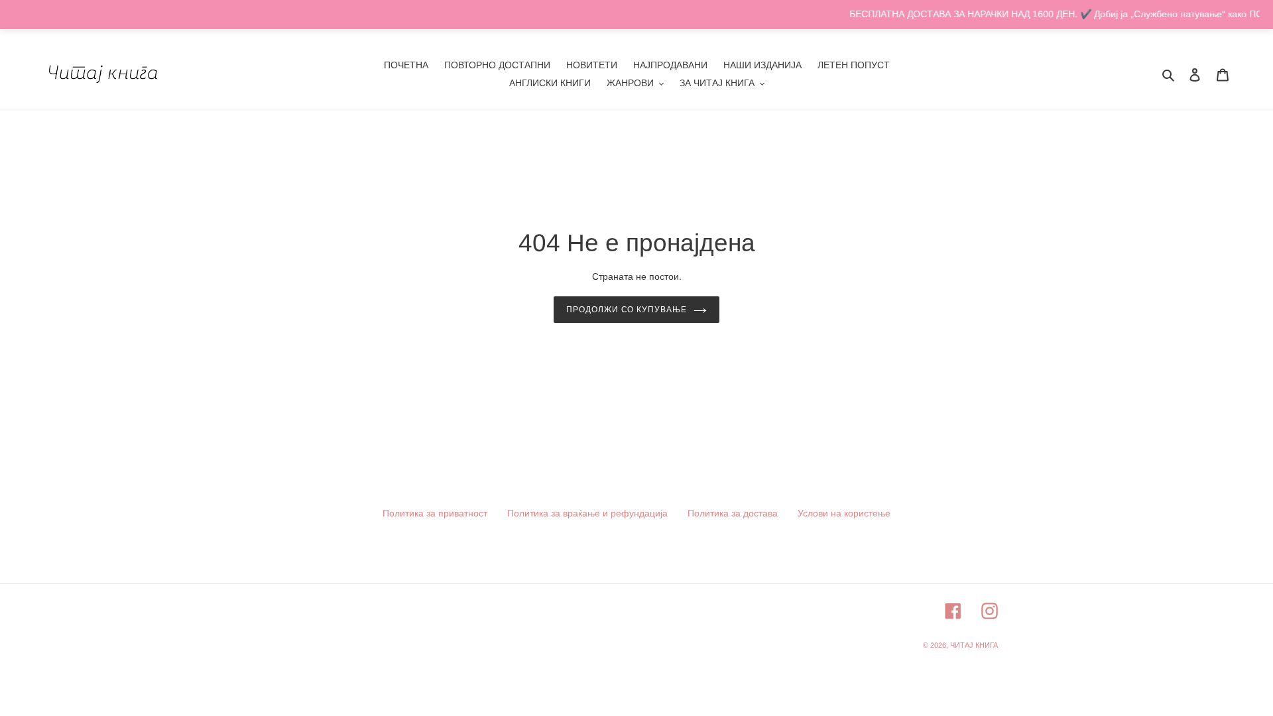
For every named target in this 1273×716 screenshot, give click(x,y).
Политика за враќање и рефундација (587, 513)
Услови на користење (844, 513)
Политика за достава (733, 513)
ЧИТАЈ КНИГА (974, 645)
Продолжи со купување (626, 309)
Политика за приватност (435, 513)
